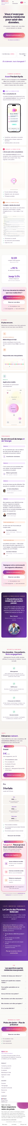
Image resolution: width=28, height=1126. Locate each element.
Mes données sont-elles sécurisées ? (12, 998)
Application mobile (5, 1074)
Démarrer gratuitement (14, 775)
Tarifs (2, 1077)
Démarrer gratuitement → (14, 35)
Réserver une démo (14, 302)
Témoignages (4, 1085)
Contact (3, 1092)
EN (25, 2)
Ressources (4, 1090)
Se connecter (15, 2)
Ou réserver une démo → (14, 40)
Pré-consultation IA (5, 1068)
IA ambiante (4, 1070)
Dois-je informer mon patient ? (10, 993)
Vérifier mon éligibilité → (12, 855)
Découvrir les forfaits (14, 835)
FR (21, 2)
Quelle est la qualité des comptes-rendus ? (11, 981)
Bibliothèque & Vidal (6, 1072)
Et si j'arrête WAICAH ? (8, 1008)
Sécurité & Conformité (6, 1087)
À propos (3, 1083)
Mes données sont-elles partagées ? (11, 1003)
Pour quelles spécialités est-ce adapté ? (10, 988)
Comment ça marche (6, 1066)
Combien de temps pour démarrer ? (11, 976)
